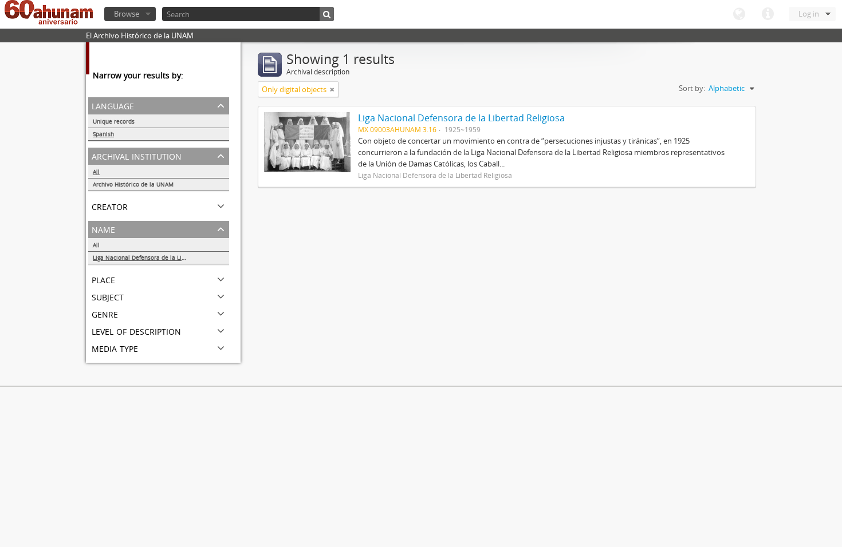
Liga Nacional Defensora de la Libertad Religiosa (159, 257)
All (96, 172)
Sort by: (692, 88)
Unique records (114, 121)
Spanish (103, 134)
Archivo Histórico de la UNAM (133, 184)
